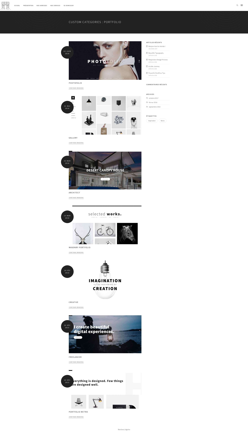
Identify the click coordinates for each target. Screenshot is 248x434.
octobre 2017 (153, 98)
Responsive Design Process (158, 60)
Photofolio (75, 83)
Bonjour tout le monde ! (157, 46)
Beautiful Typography (156, 53)
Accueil (17, 5)
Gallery (73, 138)
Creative (73, 302)
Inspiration (152, 121)
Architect (74, 192)
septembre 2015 (155, 107)
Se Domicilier (69, 5)
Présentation (28, 5)
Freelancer (75, 357)
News (162, 121)
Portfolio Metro (78, 412)
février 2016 (153, 102)
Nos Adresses (42, 5)
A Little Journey (154, 66)
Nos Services (55, 5)
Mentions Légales (124, 429)
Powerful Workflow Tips (157, 73)
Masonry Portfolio (79, 247)
